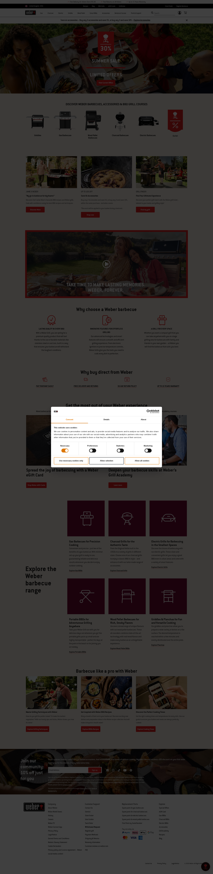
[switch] (92, 450)
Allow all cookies (142, 461)
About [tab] (143, 420)
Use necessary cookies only (71, 461)
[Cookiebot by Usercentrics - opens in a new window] (148, 411)
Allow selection (106, 461)
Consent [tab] (69, 420)
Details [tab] (107, 420)
